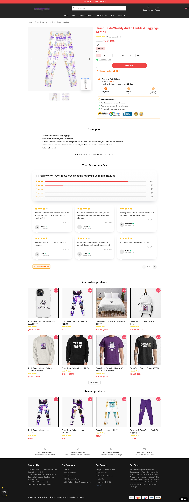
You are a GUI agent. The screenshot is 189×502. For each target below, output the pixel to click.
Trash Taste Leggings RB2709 (107, 430)
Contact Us (100, 479)
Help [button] (185, 499)
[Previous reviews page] (144, 267)
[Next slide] (89, 59)
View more (94, 382)
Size (97, 52)
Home (30, 22)
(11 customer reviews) (113, 37)
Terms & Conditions (69, 473)
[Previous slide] (31, 59)
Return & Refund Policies (104, 476)
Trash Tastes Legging (60, 22)
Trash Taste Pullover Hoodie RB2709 (76, 368)
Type (98, 45)
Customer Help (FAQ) (103, 482)
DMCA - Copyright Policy (71, 479)
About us (66, 470)
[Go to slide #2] (66, 97)
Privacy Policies (68, 476)
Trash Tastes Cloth (42, 22)
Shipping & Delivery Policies (105, 470)
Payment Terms (101, 473)
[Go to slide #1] (54, 97)
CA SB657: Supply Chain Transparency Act (77, 482)
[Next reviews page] (155, 267)
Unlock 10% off (4, 492)
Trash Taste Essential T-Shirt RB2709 (144, 368)
